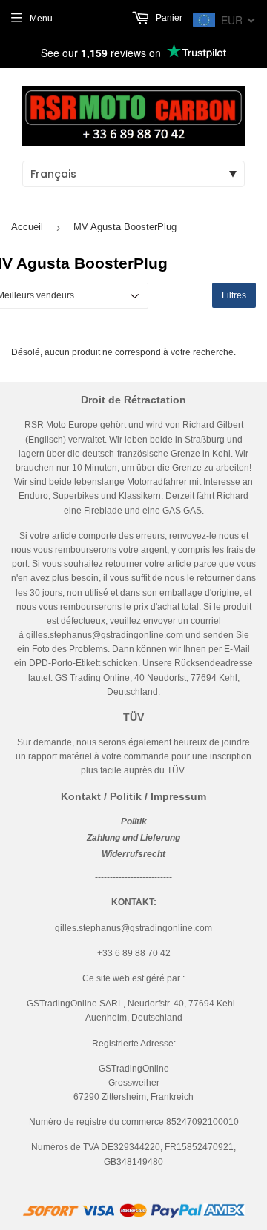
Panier (168, 18)
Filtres (234, 295)
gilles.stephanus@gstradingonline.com (104, 635)
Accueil (27, 226)
